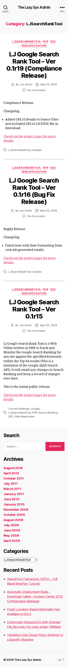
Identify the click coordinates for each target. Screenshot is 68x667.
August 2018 (13, 468)
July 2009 (11, 525)
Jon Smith (26, 84)
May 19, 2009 (48, 84)
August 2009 (13, 520)
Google (35, 408)
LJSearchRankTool (26, 41)
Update (36, 150)
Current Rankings (19, 408)
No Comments (36, 90)
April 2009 (11, 541)
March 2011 (12, 489)
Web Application (34, 45)
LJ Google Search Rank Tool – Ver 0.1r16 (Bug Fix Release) (34, 191)
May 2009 (11, 535)
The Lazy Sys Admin (34, 7)
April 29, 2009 (48, 210)
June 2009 (11, 530)
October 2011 (13, 478)
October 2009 (14, 515)
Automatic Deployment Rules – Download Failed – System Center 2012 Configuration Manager (35, 596)
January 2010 (14, 504)
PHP (46, 41)
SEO (53, 41)
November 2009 (15, 509)
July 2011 (10, 483)
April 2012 (11, 473)
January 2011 (13, 494)
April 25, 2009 (48, 325)
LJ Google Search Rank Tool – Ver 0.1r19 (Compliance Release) (34, 64)
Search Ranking (48, 412)
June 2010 (11, 499)
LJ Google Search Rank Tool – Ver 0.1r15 (34, 309)
